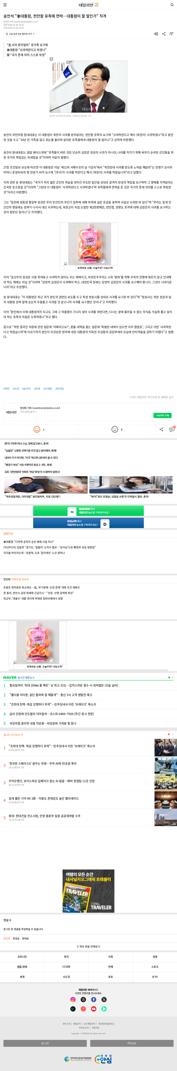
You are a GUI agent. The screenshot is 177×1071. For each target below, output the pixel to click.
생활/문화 (22, 967)
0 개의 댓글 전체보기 (88, 946)
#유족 (37, 389)
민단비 (15, 579)
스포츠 (155, 967)
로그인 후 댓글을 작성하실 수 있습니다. (23, 929)
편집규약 (77, 1023)
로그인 (45, 1043)
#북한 (6, 389)
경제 (155, 957)
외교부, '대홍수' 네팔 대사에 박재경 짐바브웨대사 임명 (33, 598)
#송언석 (26, 389)
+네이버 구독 (162, 415)
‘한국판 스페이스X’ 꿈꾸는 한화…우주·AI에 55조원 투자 (43, 763)
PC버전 (132, 1043)
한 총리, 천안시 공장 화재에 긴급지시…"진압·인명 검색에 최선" (38, 593)
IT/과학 (66, 967)
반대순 (25, 938)
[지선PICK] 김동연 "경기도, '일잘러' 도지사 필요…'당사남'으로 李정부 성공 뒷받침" (49, 547)
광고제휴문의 (89, 1023)
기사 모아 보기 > (28, 411)
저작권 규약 (83, 1027)
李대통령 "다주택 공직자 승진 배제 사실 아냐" (28, 542)
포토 (110, 977)
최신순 (6, 938)
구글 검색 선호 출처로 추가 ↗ (22, 33)
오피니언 (22, 957)
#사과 (16, 389)
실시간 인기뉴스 (12, 735)
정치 (66, 957)
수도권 (66, 977)
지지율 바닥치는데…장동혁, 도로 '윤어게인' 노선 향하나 (34, 553)
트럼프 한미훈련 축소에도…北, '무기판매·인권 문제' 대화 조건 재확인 (41, 587)
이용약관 (95, 1027)
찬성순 (16, 938)
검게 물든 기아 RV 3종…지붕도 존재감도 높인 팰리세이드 (44, 798)
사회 (110, 957)
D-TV (155, 977)
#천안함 (59, 389)
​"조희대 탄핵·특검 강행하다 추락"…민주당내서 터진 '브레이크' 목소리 (52, 746)
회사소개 (66, 1023)
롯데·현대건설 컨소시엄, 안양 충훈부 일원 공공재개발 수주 (44, 816)
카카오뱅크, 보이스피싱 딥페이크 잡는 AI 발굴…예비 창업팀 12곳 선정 (52, 781)
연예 (110, 967)
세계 (22, 977)
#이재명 (48, 389)
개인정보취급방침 (105, 1023)
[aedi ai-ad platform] (68, 62)
